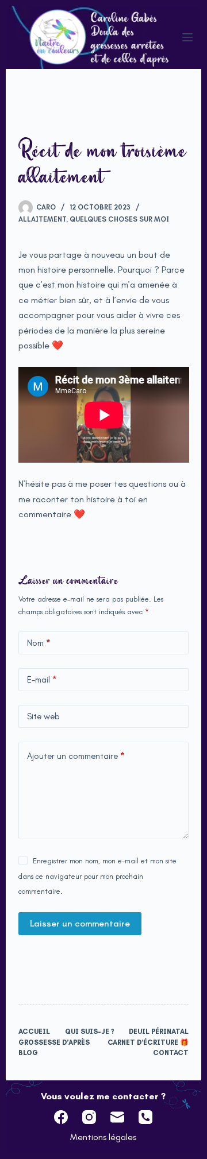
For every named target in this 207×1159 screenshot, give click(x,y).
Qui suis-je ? (89, 1032)
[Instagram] (89, 1117)
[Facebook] (61, 1117)
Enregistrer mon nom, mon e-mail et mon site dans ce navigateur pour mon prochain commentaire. (97, 876)
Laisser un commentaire (80, 923)
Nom (39, 643)
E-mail (42, 680)
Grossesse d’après (54, 1042)
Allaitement (42, 219)
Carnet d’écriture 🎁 (148, 1042)
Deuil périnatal (159, 1032)
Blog (28, 1053)
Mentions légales (103, 1136)
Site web (43, 716)
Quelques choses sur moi (119, 219)
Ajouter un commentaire (76, 756)
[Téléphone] (145, 1117)
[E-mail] (117, 1117)
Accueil (34, 1032)
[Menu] (187, 37)
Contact (171, 1053)
